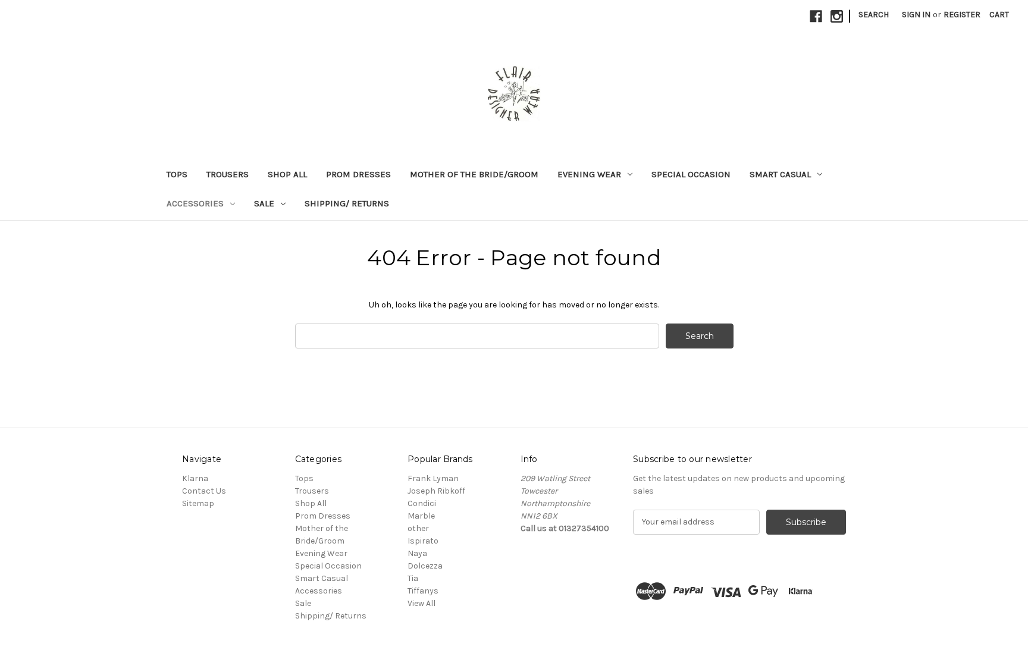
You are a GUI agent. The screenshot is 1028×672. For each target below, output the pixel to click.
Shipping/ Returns (347, 203)
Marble (421, 516)
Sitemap (198, 503)
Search (873, 15)
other (418, 528)
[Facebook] (816, 16)
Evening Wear (589, 174)
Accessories (195, 203)
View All (421, 603)
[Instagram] (836, 16)
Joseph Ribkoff (436, 491)
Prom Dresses (358, 174)
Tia (413, 578)
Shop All (287, 174)
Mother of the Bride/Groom (474, 174)
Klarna (195, 478)
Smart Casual (780, 174)
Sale (264, 203)
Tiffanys (423, 591)
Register (962, 15)
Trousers (227, 174)
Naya (417, 553)
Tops (177, 174)
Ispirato (423, 541)
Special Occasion (691, 174)
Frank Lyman (433, 478)
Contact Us (204, 491)
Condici (422, 503)
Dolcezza (425, 566)
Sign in (916, 15)
